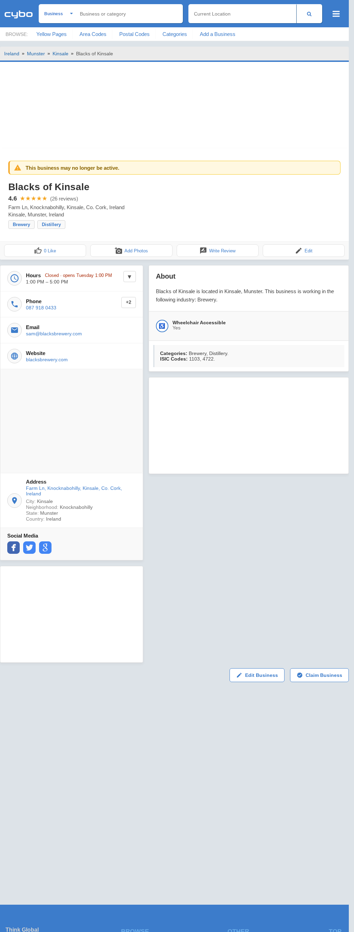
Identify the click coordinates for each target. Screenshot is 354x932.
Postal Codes (134, 34)
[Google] (45, 547)
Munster (36, 53)
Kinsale (60, 53)
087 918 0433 (41, 307)
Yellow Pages (51, 34)
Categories (174, 34)
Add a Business (217, 34)
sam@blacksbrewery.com (54, 333)
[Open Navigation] (336, 14)
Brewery (21, 224)
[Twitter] (29, 547)
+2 (128, 302)
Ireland (11, 53)
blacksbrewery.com (47, 359)
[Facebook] (13, 547)
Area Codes (93, 34)
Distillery (51, 224)
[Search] (309, 13)
